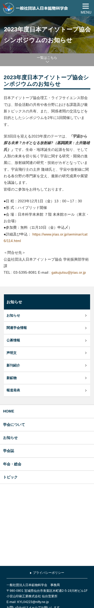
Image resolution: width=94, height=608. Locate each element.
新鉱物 (12, 378)
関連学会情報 (17, 328)
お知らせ (13, 315)
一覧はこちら (47, 58)
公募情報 (13, 340)
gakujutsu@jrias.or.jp (68, 272)
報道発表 (13, 390)
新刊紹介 (13, 365)
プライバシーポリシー (48, 573)
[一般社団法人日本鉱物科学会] (36, 8)
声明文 (12, 353)
